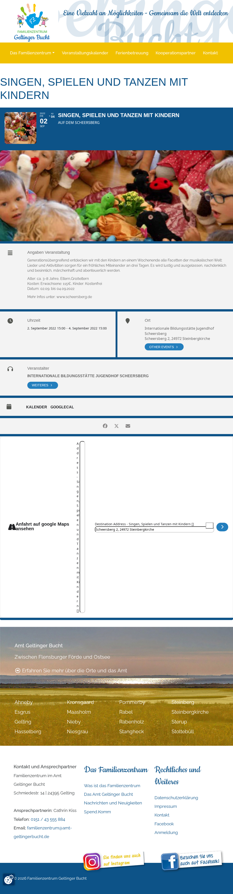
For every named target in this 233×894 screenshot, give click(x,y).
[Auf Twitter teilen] (116, 426)
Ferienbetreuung (132, 52)
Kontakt (210, 52)
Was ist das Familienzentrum (112, 785)
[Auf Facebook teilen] (105, 426)
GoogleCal (62, 407)
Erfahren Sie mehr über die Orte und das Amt (74, 670)
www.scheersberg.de (74, 297)
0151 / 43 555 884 (48, 819)
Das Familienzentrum (30, 52)
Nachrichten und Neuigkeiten (113, 802)
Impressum (165, 806)
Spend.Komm (97, 811)
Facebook (164, 823)
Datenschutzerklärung (176, 797)
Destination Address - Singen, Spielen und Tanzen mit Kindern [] (144, 524)
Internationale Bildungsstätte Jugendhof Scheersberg (88, 376)
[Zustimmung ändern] (8, 879)
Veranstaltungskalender (85, 52)
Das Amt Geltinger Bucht (108, 794)
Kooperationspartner (176, 52)
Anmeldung (166, 832)
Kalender (36, 407)
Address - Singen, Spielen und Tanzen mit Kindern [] (78, 527)
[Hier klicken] (222, 527)
